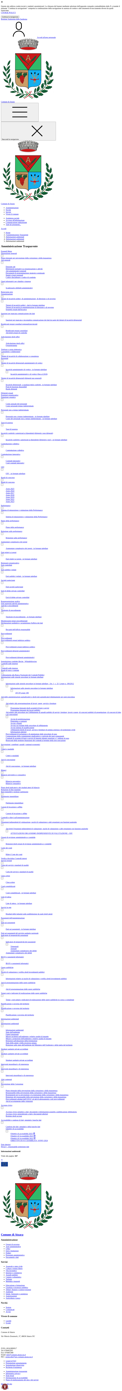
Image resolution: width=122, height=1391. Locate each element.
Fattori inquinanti (12, 1034)
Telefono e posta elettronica (11, 349)
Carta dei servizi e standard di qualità (15, 865)
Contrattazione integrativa (10, 454)
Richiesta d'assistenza (14, 1367)
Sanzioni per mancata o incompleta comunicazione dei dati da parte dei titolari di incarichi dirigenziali (44, 320)
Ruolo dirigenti (11, 389)
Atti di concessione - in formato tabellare (21, 766)
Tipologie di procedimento (11, 610)
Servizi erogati (6, 861)
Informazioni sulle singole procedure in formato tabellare (22, 677)
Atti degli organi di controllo (16, 333)
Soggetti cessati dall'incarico (16, 310)
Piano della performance (10, 521)
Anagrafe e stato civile (14, 1266)
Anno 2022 (10, 499)
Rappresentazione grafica (10, 601)
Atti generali (5, 260)
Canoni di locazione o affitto (11, 807)
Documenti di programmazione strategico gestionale (25, 273)
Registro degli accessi (14, 1116)
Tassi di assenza (7, 423)
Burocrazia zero (7, 292)
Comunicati (10, 1310)
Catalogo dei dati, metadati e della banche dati (23, 1127)
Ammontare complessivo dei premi (14, 542)
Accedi (3, 229)
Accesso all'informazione (15, 220)
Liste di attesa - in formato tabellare (19, 903)
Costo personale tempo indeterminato (20, 406)
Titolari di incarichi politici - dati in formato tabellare (25, 305)
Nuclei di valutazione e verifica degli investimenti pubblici (23, 972)
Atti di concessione (8, 760)
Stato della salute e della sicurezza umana (21, 1043)
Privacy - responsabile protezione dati (15, 1147)
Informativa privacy (13, 1373)
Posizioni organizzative (9, 395)
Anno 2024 (10, 491)
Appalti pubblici (12, 1275)
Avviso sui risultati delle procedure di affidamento (29, 726)
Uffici (8, 1249)
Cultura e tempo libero (14, 1269)
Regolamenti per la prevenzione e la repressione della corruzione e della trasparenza (37, 1095)
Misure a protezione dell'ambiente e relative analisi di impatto (28, 1039)
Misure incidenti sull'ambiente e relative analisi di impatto (27, 1037)
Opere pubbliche (7, 967)
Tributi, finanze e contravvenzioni (18, 1290)
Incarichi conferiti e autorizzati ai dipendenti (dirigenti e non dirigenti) (27, 433)
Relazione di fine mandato (11, 790)
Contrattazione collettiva (10, 444)
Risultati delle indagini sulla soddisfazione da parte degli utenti (29, 914)
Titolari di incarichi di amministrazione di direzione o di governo (30, 307)
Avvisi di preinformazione (20, 719)
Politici (8, 1253)
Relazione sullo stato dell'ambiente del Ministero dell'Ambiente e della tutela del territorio (39, 1045)
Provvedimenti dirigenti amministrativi (15, 651)
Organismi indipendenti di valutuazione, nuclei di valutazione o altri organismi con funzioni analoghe (39, 822)
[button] (5, 1387)
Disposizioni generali (9, 253)
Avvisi (8, 1312)
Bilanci (3, 770)
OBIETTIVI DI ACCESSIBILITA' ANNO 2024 (29, 1141)
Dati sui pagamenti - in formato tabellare (21, 929)
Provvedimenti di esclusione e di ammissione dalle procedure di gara (31, 734)
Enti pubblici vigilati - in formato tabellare (21, 576)
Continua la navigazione (10, 17)
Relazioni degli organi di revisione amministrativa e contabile (28, 844)
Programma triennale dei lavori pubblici (25, 710)
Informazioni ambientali (15, 237)
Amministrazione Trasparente (17, 235)
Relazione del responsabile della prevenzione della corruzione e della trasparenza (36, 1097)
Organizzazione (7, 294)
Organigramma (11, 345)
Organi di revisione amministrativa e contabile (18, 837)
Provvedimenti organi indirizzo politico (15, 640)
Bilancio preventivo (13, 781)
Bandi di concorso (8, 478)
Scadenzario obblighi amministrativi (19, 288)
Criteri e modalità (7, 749)
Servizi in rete (6, 907)
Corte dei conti (6, 848)
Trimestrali (14, 946)
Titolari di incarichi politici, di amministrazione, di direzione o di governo (28, 299)
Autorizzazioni (11, 1296)
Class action (5, 876)
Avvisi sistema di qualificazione (22, 728)
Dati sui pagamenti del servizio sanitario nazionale (19, 933)
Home (8, 233)
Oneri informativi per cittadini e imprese (16, 281)
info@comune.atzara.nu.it (16, 1355)
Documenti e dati (12, 1257)
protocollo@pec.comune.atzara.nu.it (19, 1357)
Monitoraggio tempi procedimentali (14, 621)
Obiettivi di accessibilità (15, 1129)
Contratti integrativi (13, 461)
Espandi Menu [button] (6, 251)
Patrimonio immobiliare (10, 796)
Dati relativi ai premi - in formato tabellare (21, 559)
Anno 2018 (10, 495)
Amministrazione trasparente (16, 1371)
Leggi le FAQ (11, 1361)
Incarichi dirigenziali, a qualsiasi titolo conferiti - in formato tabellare (31, 385)
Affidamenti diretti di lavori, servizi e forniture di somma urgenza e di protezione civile (42, 730)
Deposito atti (10, 267)
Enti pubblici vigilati (8, 570)
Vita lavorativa (11, 1271)
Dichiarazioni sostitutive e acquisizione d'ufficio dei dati (22, 623)
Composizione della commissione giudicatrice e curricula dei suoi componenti (35, 736)
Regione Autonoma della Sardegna (14, 19)
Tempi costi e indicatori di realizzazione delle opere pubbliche (24, 993)
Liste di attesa (6, 897)
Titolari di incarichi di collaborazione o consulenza (20, 356)
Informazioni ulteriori (18, 732)
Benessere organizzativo (10, 563)
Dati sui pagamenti (8, 923)
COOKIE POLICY (8, 13)
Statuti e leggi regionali (14, 275)
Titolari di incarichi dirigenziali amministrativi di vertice (21, 363)
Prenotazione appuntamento (16, 1363)
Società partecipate (8, 580)
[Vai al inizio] (2, 1160)
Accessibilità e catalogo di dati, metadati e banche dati (21, 1120)
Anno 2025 (10, 489)
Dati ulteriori (5, 1145)
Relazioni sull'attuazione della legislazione (21, 1041)
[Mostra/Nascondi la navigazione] (20, 112)
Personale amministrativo (15, 1255)
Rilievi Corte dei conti (14, 854)
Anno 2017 (10, 493)
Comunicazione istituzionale (16, 222)
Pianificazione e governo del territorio (15, 1004)
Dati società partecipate (14, 587)
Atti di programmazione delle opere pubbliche (18, 983)
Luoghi (8, 1321)
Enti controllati (6, 565)
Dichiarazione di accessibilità (17, 1378)
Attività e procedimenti (9, 606)
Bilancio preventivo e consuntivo (13, 775)
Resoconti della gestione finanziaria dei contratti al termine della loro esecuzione (36, 740)
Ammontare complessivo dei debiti (23, 951)
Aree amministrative (13, 1247)
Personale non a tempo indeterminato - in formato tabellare (28, 417)
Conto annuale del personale (16, 404)
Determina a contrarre (18, 721)
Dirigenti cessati (7, 393)
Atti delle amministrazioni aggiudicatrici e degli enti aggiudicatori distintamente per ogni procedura (38, 697)
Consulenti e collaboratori (10, 352)
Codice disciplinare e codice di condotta (21, 277)
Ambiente (9, 1292)
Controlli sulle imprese (9, 664)
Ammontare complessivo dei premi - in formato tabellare (27, 548)
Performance (5, 506)
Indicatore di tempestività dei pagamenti (21, 942)
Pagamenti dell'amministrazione (13, 918)
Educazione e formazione (15, 1285)
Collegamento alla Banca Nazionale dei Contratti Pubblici (22, 675)
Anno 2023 (10, 502)
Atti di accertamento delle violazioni (19, 1101)
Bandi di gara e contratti (10, 670)
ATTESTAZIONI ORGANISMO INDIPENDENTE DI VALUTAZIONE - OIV (41, 833)
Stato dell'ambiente (13, 1032)
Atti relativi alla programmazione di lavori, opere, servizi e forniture (31, 703)
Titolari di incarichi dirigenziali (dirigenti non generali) (21, 378)
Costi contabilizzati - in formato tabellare (21, 893)
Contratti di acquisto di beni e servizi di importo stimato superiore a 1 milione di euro (37, 738)
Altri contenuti (6, 1079)
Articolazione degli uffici (10, 337)
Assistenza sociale (12, 218)
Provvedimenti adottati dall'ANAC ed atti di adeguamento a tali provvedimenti (35, 1099)
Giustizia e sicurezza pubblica (17, 1288)
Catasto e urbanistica (13, 1277)
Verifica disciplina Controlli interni (14, 858)
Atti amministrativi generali (16, 271)
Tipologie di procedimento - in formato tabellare (24, 617)
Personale (4, 358)
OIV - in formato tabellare (15, 474)
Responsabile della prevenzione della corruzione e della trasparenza (31, 1093)
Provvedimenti (6, 634)
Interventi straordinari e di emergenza (15, 1064)
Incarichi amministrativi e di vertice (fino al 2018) (29, 374)
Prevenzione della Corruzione (12, 1084)
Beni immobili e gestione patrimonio (14, 792)
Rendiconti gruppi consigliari (17, 331)
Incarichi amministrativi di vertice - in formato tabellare (26, 370)
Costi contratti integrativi (15, 463)
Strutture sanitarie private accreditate (14, 1049)
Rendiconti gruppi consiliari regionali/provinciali (19, 324)
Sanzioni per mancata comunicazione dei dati (18, 314)
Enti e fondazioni (12, 1251)
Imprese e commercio (14, 1273)
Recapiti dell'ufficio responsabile (18, 630)
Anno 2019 (10, 497)
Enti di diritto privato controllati (13, 591)
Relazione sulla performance (11, 531)
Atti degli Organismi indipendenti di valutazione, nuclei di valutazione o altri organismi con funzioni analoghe (47, 829)
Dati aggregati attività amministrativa (14, 604)
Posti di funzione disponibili (16, 387)
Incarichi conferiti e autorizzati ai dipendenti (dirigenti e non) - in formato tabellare (36, 440)
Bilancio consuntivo (13, 784)
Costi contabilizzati (8, 886)
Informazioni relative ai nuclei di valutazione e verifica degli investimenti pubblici (36, 979)
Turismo (9, 1279)
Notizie (8, 1307)
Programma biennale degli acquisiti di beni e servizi (29, 708)
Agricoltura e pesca (13, 1298)
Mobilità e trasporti (13, 1281)
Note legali (10, 1376)
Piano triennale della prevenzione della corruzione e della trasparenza (31, 1091)
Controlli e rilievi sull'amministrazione (15, 818)
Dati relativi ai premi (8, 552)
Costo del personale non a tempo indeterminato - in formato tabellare (31, 419)
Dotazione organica (8, 397)
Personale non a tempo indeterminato (15, 410)
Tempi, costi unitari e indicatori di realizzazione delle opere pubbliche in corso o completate (40, 1000)
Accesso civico (6, 1105)
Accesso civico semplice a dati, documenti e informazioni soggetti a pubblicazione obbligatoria (41, 1112)
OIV (2, 467)
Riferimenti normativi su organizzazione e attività (24, 269)
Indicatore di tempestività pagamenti (14, 935)
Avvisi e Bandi (16, 723)
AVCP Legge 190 (22, 693)
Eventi (8, 1323)
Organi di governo (13, 1244)
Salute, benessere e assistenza (17, 1294)
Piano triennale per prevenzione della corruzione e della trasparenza (26, 258)
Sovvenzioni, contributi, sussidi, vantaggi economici (20, 744)
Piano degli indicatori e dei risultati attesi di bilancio (20, 788)
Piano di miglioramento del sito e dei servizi (22, 1380)
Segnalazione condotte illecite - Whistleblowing (19, 661)
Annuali (13, 949)
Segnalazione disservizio (15, 1365)
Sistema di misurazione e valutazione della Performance (22, 510)
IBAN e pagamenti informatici (12, 957)
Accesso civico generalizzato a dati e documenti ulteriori (27, 1114)
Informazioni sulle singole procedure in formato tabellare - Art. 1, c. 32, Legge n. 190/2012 (40, 684)
